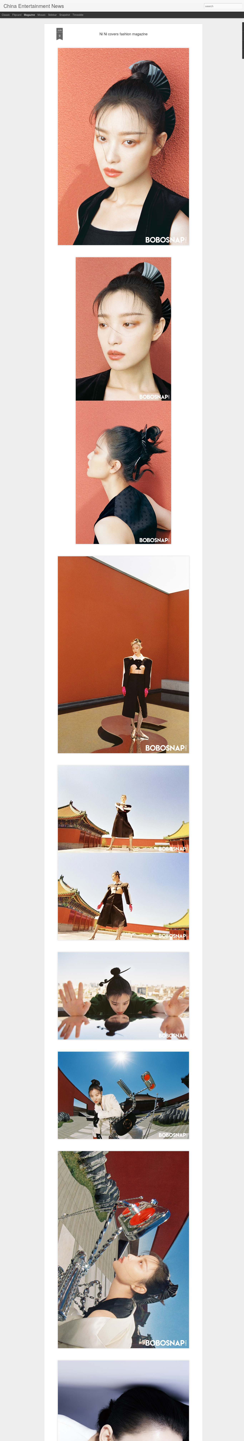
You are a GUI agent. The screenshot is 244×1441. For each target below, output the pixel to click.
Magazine (29, 14)
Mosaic (42, 14)
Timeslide (78, 14)
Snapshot (64, 14)
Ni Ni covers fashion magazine (123, 33)
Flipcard (16, 14)
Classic (6, 14)
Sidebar (52, 14)
